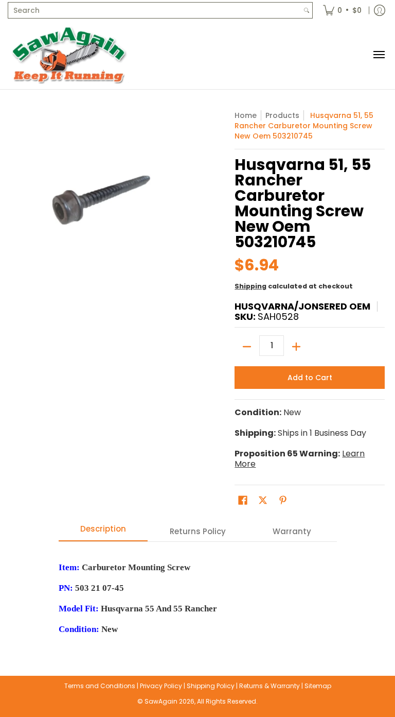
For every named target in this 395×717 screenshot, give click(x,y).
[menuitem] (342, 10)
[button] (243, 500)
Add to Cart (310, 377)
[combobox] (154, 10)
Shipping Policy (211, 685)
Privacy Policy (161, 685)
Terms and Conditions (99, 685)
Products (282, 115)
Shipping (250, 286)
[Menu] (378, 55)
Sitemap (317, 685)
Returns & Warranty (269, 685)
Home (246, 115)
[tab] (103, 531)
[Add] (296, 346)
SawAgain (161, 701)
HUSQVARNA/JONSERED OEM (302, 306)
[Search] (306, 10)
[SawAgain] (69, 55)
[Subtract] (247, 346)
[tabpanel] (198, 593)
